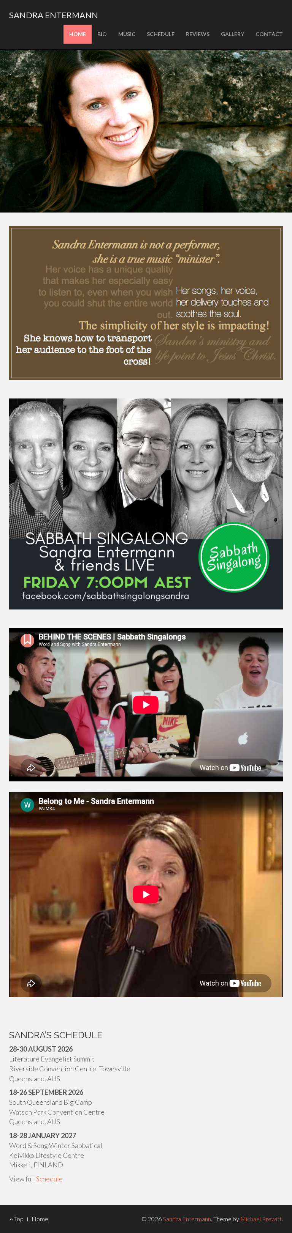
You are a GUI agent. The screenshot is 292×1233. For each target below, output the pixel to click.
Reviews (197, 34)
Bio (102, 34)
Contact (269, 34)
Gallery (232, 34)
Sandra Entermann (53, 15)
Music (126, 34)
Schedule (161, 34)
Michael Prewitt (261, 1218)
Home (77, 34)
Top (18, 1218)
